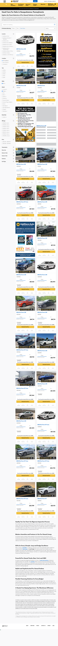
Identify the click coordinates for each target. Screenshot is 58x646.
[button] (25, 51)
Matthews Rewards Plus (51, 4)
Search (35, 1)
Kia (17, 28)
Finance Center (35, 5)
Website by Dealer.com (5, 626)
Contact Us (43, 625)
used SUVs (24, 547)
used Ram (33, 561)
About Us (43, 4)
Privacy (37, 625)
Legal (53, 625)
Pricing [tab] (21, 53)
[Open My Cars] (55, 4)
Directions (32, 625)
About (27, 625)
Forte (13, 28)
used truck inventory (44, 560)
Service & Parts (28, 5)
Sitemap (49, 625)
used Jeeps (25, 549)
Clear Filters (22, 28)
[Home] (4, 1)
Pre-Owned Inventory (21, 5)
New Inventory (13, 5)
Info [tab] (29, 53)
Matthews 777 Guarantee (34, 8)
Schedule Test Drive (25, 62)
